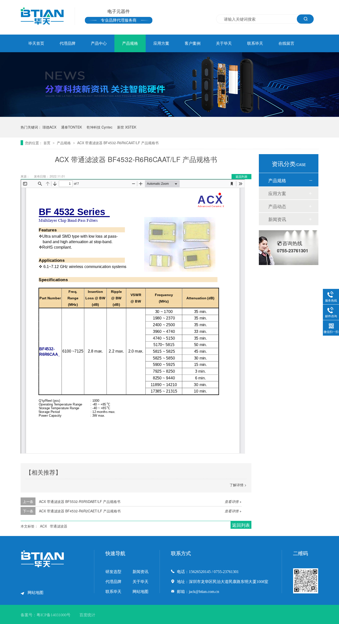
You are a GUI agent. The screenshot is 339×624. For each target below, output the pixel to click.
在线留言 (286, 43)
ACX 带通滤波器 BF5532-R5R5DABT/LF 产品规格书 (79, 501)
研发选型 (113, 572)
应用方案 (161, 43)
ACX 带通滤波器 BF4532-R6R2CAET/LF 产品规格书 (80, 510)
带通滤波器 (58, 526)
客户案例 (193, 43)
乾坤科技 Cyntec (99, 127)
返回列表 (241, 176)
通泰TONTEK (71, 127)
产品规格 (130, 43)
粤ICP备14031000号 (53, 615)
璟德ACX (49, 127)
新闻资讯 (277, 219)
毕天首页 (36, 43)
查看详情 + (233, 501)
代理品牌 (67, 43)
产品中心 (99, 43)
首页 (47, 142)
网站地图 (35, 592)
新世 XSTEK (126, 127)
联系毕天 (255, 43)
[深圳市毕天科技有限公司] (43, 566)
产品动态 (277, 206)
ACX (43, 526)
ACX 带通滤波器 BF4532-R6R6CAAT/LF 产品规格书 (118, 142)
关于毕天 (224, 43)
